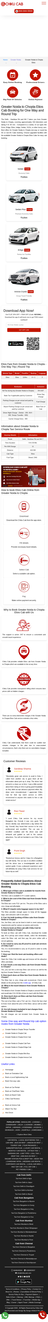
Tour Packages (29, 1145)
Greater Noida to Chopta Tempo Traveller (20, 1029)
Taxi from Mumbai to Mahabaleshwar (24, 1232)
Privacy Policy (26, 1289)
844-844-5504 (25, 11)
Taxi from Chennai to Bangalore (24, 1247)
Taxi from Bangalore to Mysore (24, 1201)
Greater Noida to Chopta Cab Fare (17, 1043)
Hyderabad (27, 1127)
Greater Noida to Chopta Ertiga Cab (18, 1047)
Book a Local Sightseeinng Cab (16, 1077)
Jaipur (8, 1127)
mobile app (27, 983)
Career (14, 1302)
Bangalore (26, 1122)
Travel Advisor (17, 1300)
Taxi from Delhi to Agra (24, 1178)
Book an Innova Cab (12, 1105)
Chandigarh (11, 1125)
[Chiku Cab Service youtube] (25, 1276)
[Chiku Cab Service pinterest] (27, 1276)
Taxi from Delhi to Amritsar (24, 1190)
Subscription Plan (14, 1148)
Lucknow (29, 1125)
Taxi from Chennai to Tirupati (24, 1255)
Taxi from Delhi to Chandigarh (23, 1186)
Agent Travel (22, 1302)
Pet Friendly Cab (23, 1169)
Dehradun (9, 1130)
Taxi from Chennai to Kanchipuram (23, 1262)
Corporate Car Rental (16, 1164)
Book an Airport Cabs (13, 1095)
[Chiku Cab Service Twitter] (18, 1276)
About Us (8, 1292)
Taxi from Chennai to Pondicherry (23, 1251)
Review (16, 1292)
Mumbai (37, 1125)
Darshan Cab (13, 1153)
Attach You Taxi (11, 1109)
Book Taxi (38, 1159)
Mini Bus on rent (28, 1156)
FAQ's (38, 1297)
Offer (8, 1300)
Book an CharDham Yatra (14, 1091)
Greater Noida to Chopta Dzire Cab (18, 1037)
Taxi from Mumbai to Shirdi (23, 1224)
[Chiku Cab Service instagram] (22, 1276)
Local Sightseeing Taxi (29, 1140)
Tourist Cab (15, 1145)
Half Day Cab (16, 1167)
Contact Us (37, 1289)
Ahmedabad (37, 1130)
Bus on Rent (20, 1143)
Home (5, 60)
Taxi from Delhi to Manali (23, 1194)
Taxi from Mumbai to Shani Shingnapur (24, 1228)
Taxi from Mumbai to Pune (24, 1240)
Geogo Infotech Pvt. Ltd (34, 1311)
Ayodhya (37, 1127)
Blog (8, 1302)
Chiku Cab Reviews (12, 1099)
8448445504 (17, 1270)
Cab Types (25, 1153)
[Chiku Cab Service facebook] (20, 1276)
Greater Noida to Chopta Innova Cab (18, 1057)
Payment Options (32, 1294)
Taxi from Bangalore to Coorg (23, 1205)
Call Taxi (35, 1153)
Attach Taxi (33, 1151)
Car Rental (12, 1140)
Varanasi (17, 1127)
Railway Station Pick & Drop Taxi (19, 1159)
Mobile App (36, 1300)
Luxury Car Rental (32, 1148)
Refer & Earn (10, 1297)
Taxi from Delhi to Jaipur (23, 1182)
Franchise (27, 1300)
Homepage (9, 1070)
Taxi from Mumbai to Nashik (24, 1236)
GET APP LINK (24, 330)
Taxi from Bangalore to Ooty (24, 1209)
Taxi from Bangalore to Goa (23, 1217)
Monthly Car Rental (17, 1151)
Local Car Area (34, 1164)
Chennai (36, 1122)
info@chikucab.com (24, 1273)
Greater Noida (16, 60)
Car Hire (9, 1143)
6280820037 (30, 1270)
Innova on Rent (34, 1143)
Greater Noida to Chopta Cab (15, 1033)
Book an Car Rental (12, 1087)
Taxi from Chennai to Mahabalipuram (24, 1259)
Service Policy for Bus (16, 1294)
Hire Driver (9, 1113)
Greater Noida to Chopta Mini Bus (17, 1053)
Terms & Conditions (13, 1289)
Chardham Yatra (14, 1161)
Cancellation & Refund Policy (31, 1292)
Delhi (20, 1125)
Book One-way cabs (12, 1081)
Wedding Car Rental (32, 1161)
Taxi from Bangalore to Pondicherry (23, 1213)
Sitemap (20, 1297)
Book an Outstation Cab (14, 1073)
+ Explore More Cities (24, 1134)
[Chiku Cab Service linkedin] (29, 1276)
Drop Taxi (15, 1156)
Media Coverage (35, 1302)
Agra (18, 1130)
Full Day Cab (29, 1167)
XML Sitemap (29, 1297)
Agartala (26, 1130)
